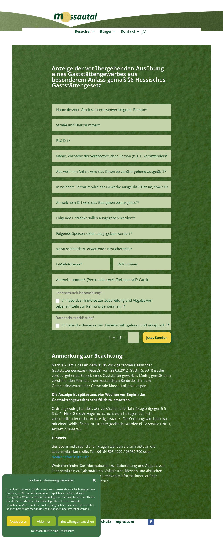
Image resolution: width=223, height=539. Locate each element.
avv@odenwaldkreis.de (70, 456)
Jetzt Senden (157, 337)
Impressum (67, 531)
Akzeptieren (18, 521)
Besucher (83, 31)
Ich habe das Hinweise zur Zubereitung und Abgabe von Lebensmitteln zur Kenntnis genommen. (104, 303)
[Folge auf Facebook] (151, 522)
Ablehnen (44, 521)
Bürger (106, 31)
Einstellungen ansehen (77, 521)
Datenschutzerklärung (44, 531)
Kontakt (128, 31)
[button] (94, 480)
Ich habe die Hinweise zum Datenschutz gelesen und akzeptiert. (113, 325)
